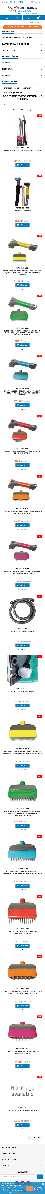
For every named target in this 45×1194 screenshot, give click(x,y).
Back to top (35, 1138)
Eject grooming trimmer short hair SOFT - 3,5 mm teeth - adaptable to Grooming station (22, 273)
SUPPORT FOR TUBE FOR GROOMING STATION (22, 151)
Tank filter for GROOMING (22, 691)
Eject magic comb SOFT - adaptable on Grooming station (22, 452)
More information (38, 1188)
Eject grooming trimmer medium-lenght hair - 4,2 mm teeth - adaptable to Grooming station (22, 813)
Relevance (14, 104)
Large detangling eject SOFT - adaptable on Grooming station (22, 572)
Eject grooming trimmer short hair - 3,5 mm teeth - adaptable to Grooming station (22, 752)
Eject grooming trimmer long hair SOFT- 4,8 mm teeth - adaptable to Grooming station (22, 393)
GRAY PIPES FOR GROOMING (22, 631)
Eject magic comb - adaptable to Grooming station (22, 932)
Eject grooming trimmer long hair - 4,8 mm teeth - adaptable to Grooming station (22, 872)
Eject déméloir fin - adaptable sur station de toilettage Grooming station (22, 993)
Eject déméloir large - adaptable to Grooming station (22, 1053)
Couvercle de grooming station (22, 1111)
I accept (29, 1188)
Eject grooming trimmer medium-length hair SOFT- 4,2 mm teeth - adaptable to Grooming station (22, 333)
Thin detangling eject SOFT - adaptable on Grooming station (22, 512)
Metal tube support (22, 211)
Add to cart (22, 165)
